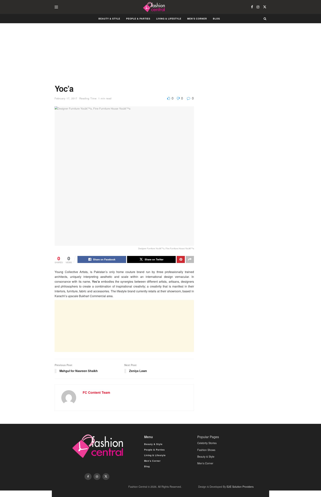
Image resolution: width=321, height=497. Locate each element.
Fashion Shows (206, 450)
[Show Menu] (56, 7)
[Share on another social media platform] (190, 259)
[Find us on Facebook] (252, 7)
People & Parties (138, 18)
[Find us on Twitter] (264, 7)
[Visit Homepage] (154, 7)
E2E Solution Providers (240, 486)
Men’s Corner (197, 18)
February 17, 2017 (66, 98)
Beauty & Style (109, 18)
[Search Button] (265, 18)
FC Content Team (96, 392)
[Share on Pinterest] (181, 259)
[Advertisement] (124, 56)
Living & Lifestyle (168, 18)
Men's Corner (205, 463)
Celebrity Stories (207, 443)
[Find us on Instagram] (258, 7)
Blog (216, 18)
